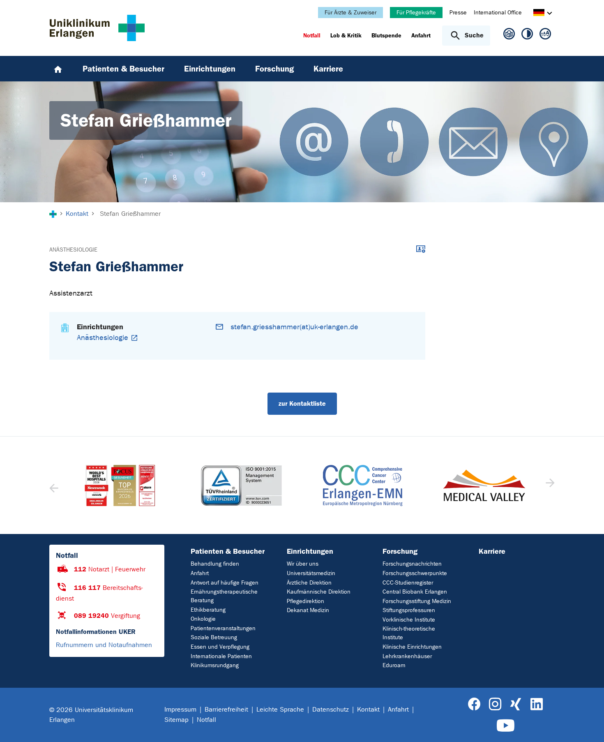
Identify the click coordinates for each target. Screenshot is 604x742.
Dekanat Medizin (308, 610)
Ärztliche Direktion (309, 582)
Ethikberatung (208, 609)
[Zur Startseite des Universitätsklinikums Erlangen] (97, 28)
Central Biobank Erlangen (415, 591)
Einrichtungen (310, 551)
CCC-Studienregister (408, 582)
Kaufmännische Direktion (318, 591)
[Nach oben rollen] (587, 725)
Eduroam (394, 665)
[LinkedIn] (536, 704)
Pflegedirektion (305, 601)
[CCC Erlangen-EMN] (241, 485)
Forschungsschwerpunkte (415, 573)
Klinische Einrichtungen (412, 646)
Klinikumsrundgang (215, 665)
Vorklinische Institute (409, 619)
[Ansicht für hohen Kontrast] (527, 35)
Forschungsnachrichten (412, 563)
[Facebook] (474, 704)
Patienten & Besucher (228, 551)
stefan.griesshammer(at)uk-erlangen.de (294, 327)
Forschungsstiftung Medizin (417, 601)
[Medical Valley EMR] (362, 485)
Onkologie (203, 618)
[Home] (58, 68)
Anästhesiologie (73, 249)
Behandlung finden (215, 563)
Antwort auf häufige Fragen (224, 582)
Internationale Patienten (221, 656)
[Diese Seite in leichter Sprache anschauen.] (509, 37)
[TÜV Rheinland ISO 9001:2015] (120, 485)
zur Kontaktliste (302, 403)
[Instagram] (495, 704)
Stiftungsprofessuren (409, 610)
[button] (549, 485)
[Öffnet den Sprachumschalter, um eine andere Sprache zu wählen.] (538, 13)
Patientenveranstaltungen (223, 628)
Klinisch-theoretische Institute (409, 633)
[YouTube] (505, 726)
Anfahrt (200, 573)
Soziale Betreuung (214, 637)
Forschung (400, 551)
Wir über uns (302, 563)
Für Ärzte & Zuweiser (350, 12)
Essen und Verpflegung (220, 646)
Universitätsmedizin (311, 573)
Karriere (492, 551)
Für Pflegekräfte (416, 12)
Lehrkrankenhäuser (407, 656)
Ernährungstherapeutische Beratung (224, 596)
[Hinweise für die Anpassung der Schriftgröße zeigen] (545, 35)
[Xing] (515, 704)
